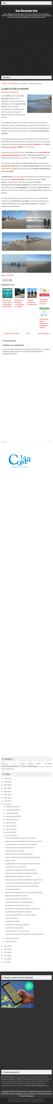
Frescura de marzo (11, 918)
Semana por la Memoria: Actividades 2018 (20, 870)
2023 (5, 788)
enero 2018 (10, 942)
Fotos (10, 83)
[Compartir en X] (8, 280)
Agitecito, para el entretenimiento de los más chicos (23, 841)
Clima (14, 763)
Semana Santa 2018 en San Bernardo (18, 899)
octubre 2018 (10, 813)
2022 (5, 791)
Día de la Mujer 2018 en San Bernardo (18, 912)
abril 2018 (9, 832)
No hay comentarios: (11, 92)
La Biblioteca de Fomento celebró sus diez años (22, 864)
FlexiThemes (20, 1099)
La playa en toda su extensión (15, 88)
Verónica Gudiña (8, 1079)
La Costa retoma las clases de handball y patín (21, 886)
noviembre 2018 (11, 810)
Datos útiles (35, 763)
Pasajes (41, 766)
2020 (5, 798)
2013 (5, 959)
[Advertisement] (26, 46)
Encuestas (48, 763)
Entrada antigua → (44, 333)
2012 (5, 962)
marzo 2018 (10, 836)
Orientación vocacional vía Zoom (43, 302)
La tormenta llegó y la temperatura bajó (19, 902)
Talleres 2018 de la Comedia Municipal (18, 854)
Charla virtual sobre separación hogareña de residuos (43, 323)
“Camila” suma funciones (14, 928)
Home (4, 83)
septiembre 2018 (12, 816)
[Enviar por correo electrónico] (3, 280)
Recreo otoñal (10, 860)
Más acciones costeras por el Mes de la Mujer (21, 873)
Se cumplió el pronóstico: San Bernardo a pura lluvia (23, 880)
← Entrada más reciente (10, 333)
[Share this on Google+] (12, 275)
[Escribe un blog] (6, 280)
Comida (22, 763)
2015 (5, 952)
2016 (5, 949)
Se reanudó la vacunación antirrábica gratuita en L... (23, 908)
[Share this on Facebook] (7, 275)
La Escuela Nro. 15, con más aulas (17, 931)
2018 (5, 804)
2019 (5, 801)
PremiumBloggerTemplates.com (19, 1101)
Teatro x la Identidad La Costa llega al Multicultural (23, 857)
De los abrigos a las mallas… (15, 851)
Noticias (16, 83)
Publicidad (48, 766)
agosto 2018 (10, 819)
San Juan (5, 171)
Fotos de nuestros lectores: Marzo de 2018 (20, 838)
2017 (5, 946)
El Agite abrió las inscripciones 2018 (18, 876)
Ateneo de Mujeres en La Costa (16, 896)
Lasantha (41, 1099)
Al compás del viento (12, 889)
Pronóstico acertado (12, 921)
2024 (5, 785)
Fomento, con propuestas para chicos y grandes (22, 883)
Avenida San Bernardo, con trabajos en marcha (19, 303)
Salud (3, 769)
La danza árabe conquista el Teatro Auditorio (21, 844)
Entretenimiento (10, 766)
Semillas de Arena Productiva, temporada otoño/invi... (24, 892)
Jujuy (14, 147)
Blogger (31, 1096)
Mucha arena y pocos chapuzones (17, 905)
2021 (5, 795)
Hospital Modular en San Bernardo (32, 302)
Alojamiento (4, 763)
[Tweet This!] (9, 275)
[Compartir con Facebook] (10, 280)
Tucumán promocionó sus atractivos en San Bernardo (24, 934)
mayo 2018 (10, 829)
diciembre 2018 (11, 807)
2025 (5, 782)
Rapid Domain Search (38, 1101)
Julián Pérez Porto (23, 1079)
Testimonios (10, 769)
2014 (5, 956)
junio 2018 (9, 826)
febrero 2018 (10, 938)
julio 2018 (9, 823)
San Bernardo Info (26, 10)
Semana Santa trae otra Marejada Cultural (19, 848)
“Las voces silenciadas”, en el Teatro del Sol (20, 915)
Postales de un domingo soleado (17, 925)
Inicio (28, 333)
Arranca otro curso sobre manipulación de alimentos (7, 303)
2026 (5, 779)
